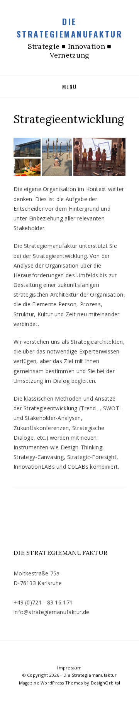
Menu (69, 86)
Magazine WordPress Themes (51, 683)
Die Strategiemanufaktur (70, 27)
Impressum (69, 668)
